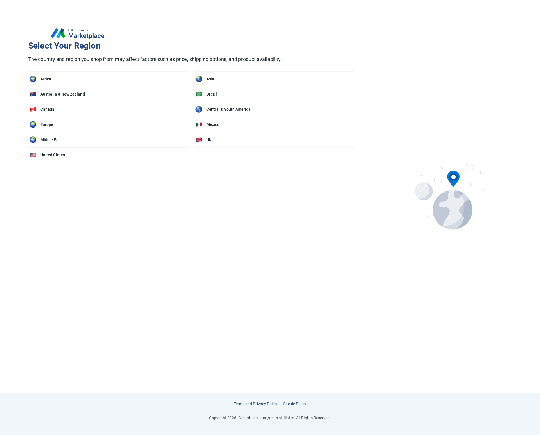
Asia (210, 79)
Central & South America (228, 109)
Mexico (212, 124)
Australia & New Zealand (62, 94)
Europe (46, 124)
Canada (47, 109)
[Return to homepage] (194, 33)
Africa (45, 79)
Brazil (211, 94)
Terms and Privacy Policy (256, 404)
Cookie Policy (294, 404)
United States (52, 155)
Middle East (51, 139)
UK (209, 139)
